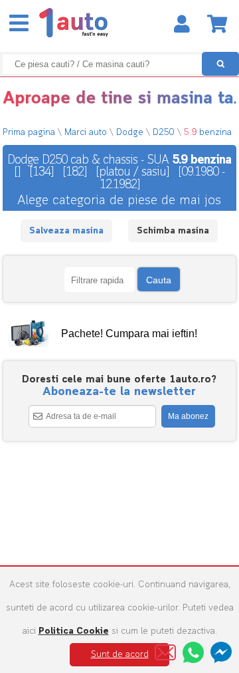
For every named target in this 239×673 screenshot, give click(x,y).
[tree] (120, 333)
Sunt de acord (120, 654)
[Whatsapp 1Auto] (193, 652)
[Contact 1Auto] (165, 652)
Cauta (158, 280)
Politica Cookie (74, 631)
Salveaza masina (66, 231)
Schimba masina (173, 231)
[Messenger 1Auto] (221, 652)
